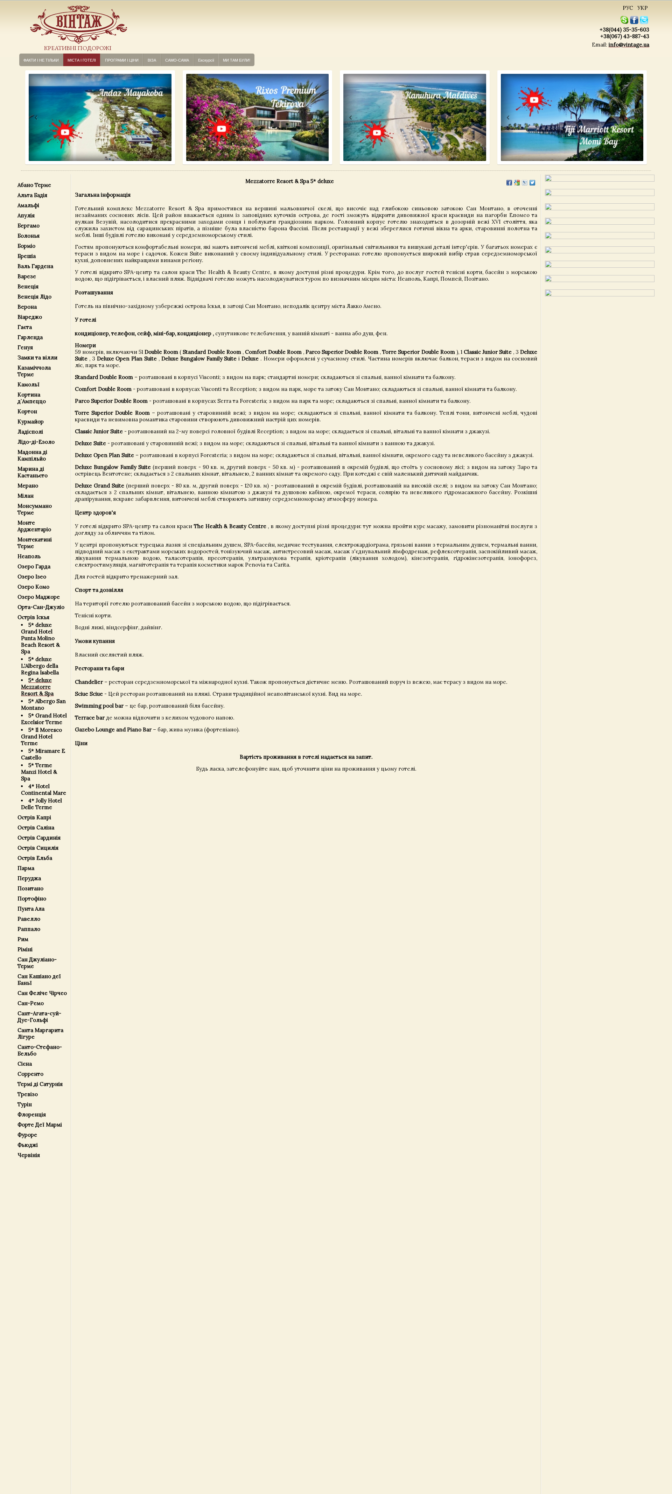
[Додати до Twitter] (532, 182)
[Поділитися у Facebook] (509, 182)
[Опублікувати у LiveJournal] (524, 182)
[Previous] (29, 118)
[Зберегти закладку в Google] (517, 182)
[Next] (163, 118)
